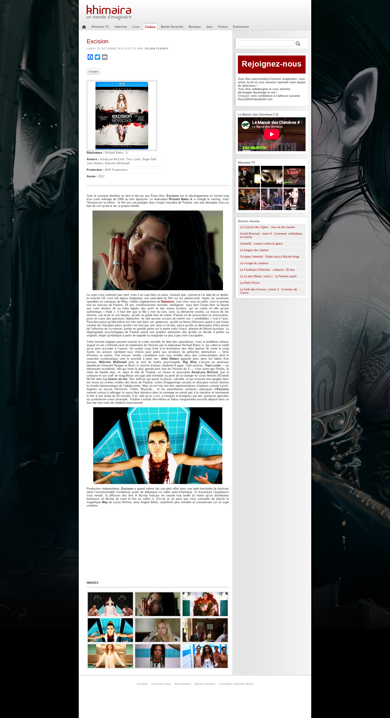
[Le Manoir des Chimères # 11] (294, 186)
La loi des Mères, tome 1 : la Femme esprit (268, 276)
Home (84, 26)
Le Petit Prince (250, 283)
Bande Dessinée (172, 26)
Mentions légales (204, 684)
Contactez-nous (161, 684)
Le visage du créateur (254, 263)
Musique (195, 26)
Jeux (209, 26)
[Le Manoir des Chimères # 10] (272, 186)
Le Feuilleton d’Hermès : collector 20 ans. (268, 269)
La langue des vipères (254, 250)
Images (93, 71)
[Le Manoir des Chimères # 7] (249, 209)
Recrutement (182, 684)
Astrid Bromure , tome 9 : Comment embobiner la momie (271, 235)
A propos (142, 684)
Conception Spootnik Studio (236, 684)
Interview (120, 26)
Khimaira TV (100, 26)
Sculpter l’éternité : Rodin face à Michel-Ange (269, 256)
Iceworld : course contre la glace (261, 243)
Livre (135, 26)
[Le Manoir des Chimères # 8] (294, 209)
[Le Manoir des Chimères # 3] (249, 186)
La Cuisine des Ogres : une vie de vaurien (267, 227)
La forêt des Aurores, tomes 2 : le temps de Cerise (268, 291)
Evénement (241, 26)
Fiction (223, 26)
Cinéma (150, 27)
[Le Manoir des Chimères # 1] (272, 209)
